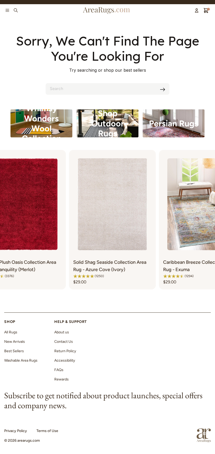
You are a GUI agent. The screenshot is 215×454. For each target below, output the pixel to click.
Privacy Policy (15, 431)
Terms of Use (47, 431)
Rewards (61, 379)
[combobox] (107, 89)
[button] (63, 276)
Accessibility (64, 360)
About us (61, 332)
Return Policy (65, 351)
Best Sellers (14, 351)
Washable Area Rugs (20, 360)
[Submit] (162, 89)
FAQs (58, 370)
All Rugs (10, 332)
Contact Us (63, 341)
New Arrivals (14, 341)
